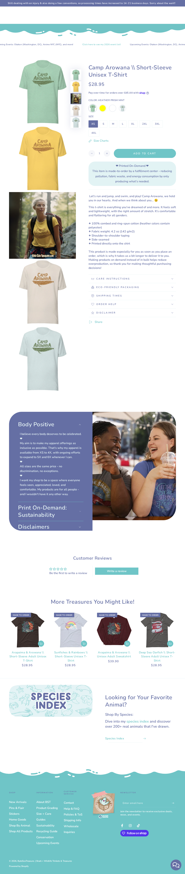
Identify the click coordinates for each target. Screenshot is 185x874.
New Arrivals (18, 802)
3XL (159, 125)
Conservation (45, 837)
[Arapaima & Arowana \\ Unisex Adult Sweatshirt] (114, 630)
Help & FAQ (71, 809)
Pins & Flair (16, 808)
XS (94, 125)
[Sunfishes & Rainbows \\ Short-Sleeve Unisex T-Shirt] (71, 630)
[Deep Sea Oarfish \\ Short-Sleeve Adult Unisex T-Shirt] (157, 630)
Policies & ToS (73, 815)
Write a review (117, 571)
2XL (146, 125)
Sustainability (45, 826)
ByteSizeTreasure (26, 861)
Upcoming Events (47, 843)
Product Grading (47, 808)
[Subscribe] (174, 803)
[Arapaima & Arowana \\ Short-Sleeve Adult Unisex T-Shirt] (28, 630)
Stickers (14, 814)
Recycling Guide (46, 831)
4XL (95, 134)
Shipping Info (72, 820)
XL (134, 125)
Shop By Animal (19, 826)
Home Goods (17, 820)
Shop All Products (21, 831)
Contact (69, 803)
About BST (43, 802)
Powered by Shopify (19, 866)
